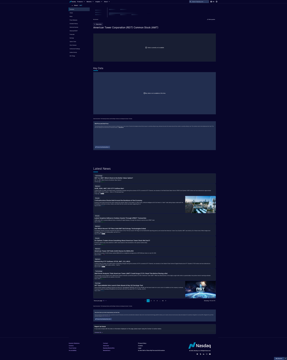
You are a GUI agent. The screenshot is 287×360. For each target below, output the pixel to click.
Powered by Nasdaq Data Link (103, 319)
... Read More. (121, 127)
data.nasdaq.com (106, 316)
